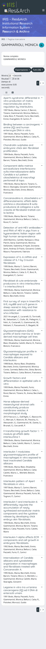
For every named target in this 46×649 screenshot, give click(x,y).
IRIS (3, 39)
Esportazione (21, 69)
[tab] (6, 92)
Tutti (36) (37, 69)
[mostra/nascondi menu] (43, 10)
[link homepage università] (17, 10)
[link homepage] (8, 4)
